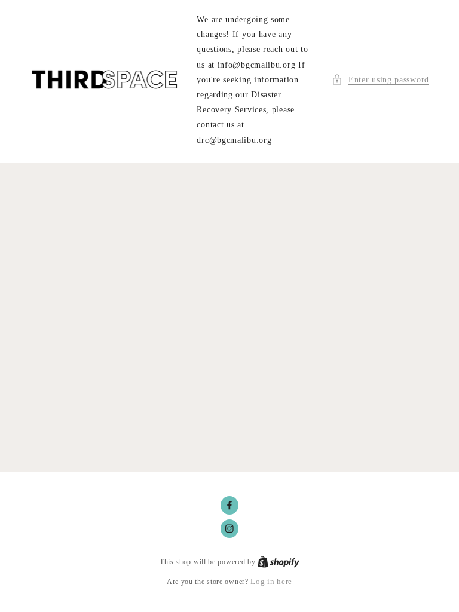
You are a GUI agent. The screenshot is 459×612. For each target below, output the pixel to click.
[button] (380, 79)
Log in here (271, 581)
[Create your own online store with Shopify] (278, 561)
